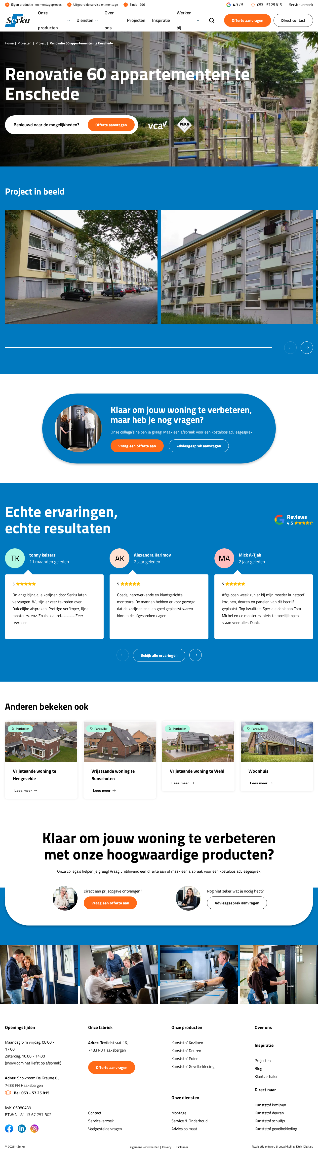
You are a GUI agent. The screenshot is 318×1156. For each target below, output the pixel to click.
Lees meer (23, 791)
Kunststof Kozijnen (187, 1043)
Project (41, 43)
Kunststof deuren (269, 1113)
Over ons (109, 20)
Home (9, 43)
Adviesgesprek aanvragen (198, 446)
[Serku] (17, 20)
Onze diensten (185, 1097)
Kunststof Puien (185, 1058)
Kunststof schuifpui (271, 1121)
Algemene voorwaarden (144, 1147)
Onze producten (48, 20)
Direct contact (293, 20)
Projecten (136, 20)
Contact (94, 1113)
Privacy (166, 1147)
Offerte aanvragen (247, 20)
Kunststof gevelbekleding (276, 1129)
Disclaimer (181, 1147)
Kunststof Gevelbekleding (192, 1066)
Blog (258, 1068)
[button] (307, 347)
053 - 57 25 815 (269, 4)
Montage (178, 1113)
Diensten (85, 20)
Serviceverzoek (301, 4)
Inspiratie (161, 20)
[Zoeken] (211, 20)
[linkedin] (22, 1128)
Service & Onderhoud (189, 1121)
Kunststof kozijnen (270, 1105)
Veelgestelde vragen (105, 1129)
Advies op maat (184, 1129)
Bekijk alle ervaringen (159, 655)
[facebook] (9, 1128)
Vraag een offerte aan (137, 446)
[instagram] (34, 1128)
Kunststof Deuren (186, 1051)
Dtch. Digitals (304, 1146)
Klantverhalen (266, 1076)
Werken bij (184, 20)
